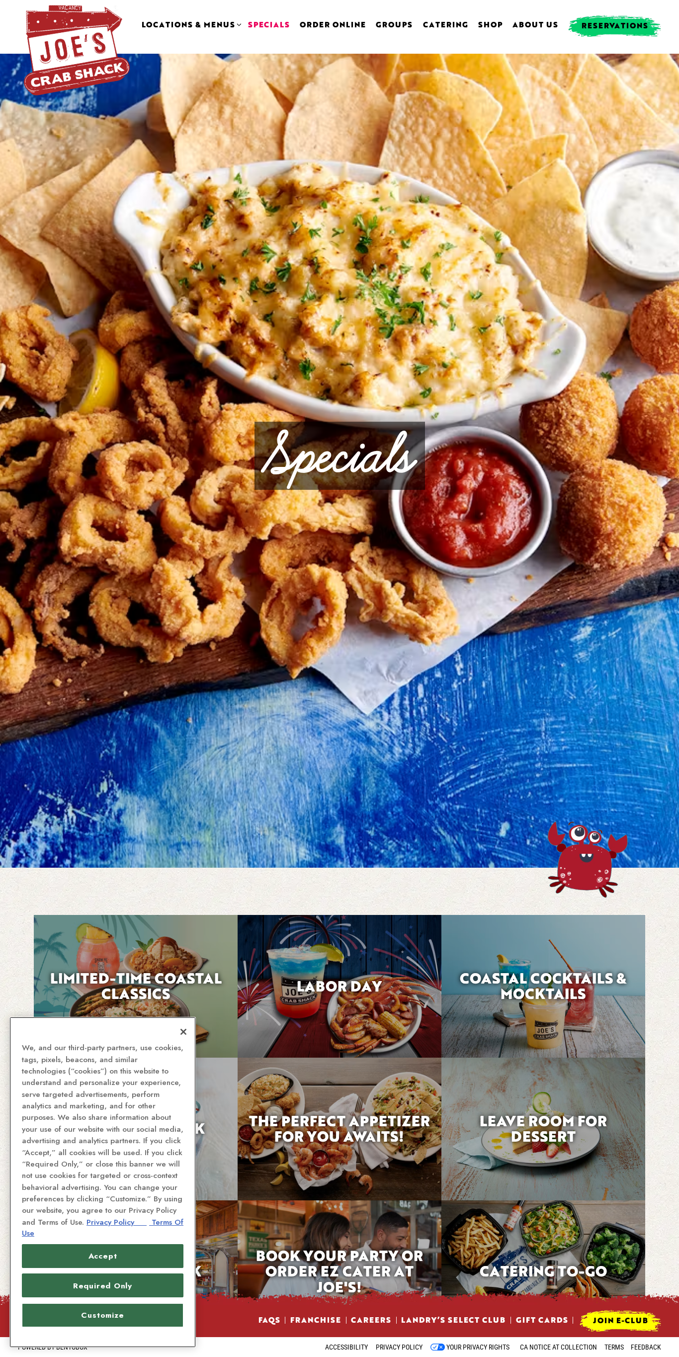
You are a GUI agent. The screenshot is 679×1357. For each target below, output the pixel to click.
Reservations (615, 25)
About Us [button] (535, 24)
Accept (102, 1256)
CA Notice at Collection (558, 1347)
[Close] (183, 1032)
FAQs (269, 1319)
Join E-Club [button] (620, 1320)
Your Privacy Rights (477, 1347)
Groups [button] (394, 24)
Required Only (102, 1285)
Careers (371, 1319)
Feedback (646, 1347)
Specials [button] (269, 24)
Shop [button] (490, 24)
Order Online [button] (333, 24)
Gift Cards (542, 1319)
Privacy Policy (399, 1347)
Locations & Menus (190, 24)
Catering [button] (445, 24)
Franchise (315, 1319)
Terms (614, 1347)
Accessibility (346, 1347)
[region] (102, 1182)
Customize (102, 1315)
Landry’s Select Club (453, 1319)
